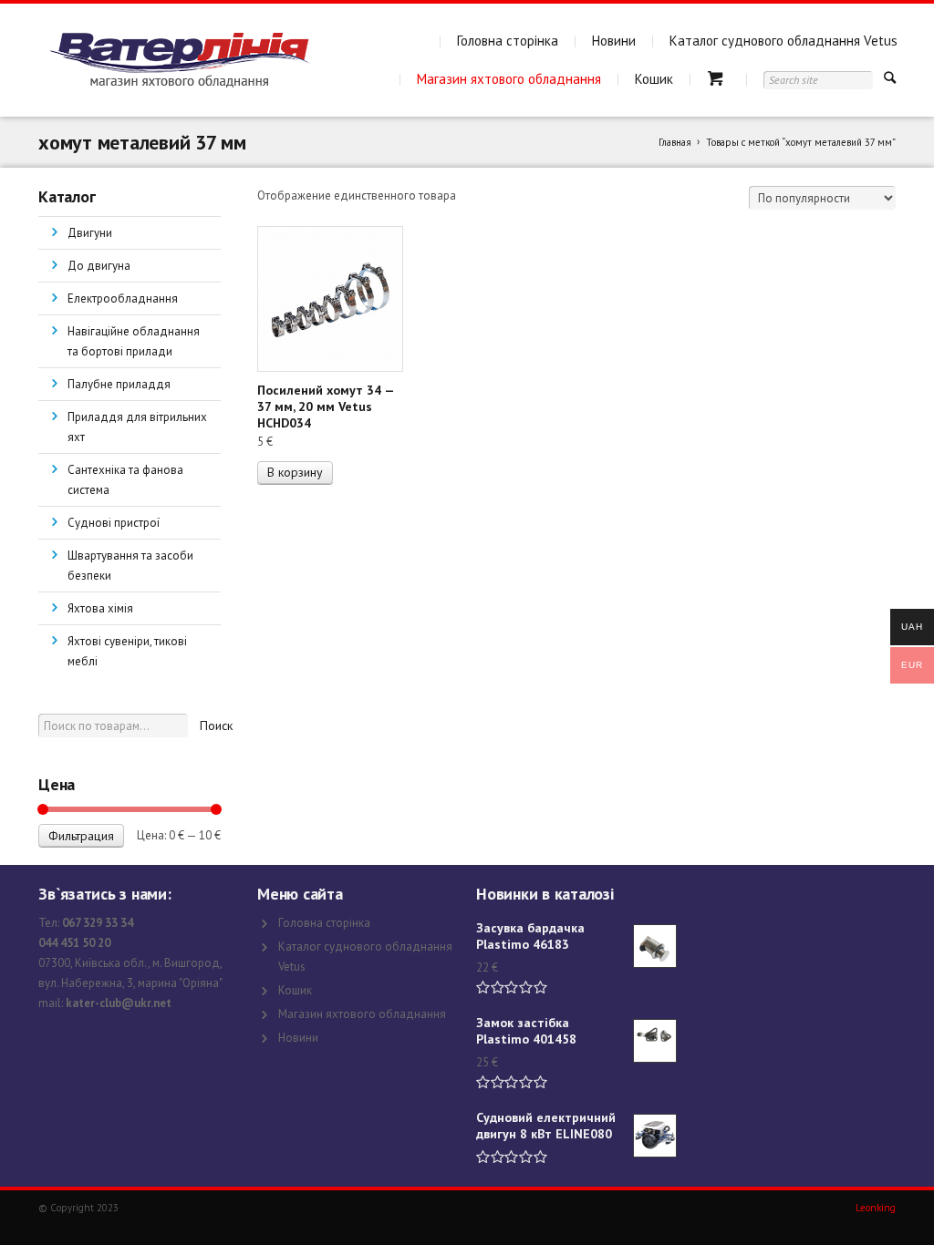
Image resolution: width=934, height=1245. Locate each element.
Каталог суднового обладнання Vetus (783, 40)
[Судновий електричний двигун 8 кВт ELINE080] (655, 1136)
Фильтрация (81, 836)
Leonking (876, 1207)
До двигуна (98, 265)
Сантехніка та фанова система (125, 480)
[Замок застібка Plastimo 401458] (655, 1041)
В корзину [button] (295, 472)
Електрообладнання (122, 298)
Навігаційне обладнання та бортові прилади (133, 341)
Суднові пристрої (113, 522)
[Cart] (718, 78)
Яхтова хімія (100, 608)
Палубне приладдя (119, 384)
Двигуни (89, 233)
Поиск (216, 725)
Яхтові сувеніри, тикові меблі (127, 651)
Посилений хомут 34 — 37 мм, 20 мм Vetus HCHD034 (325, 406)
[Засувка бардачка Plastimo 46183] (655, 946)
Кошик (654, 78)
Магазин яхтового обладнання (509, 78)
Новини (614, 40)
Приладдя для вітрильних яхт (137, 427)
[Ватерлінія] (179, 60)
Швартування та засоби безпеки (130, 565)
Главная (675, 142)
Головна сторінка (507, 40)
